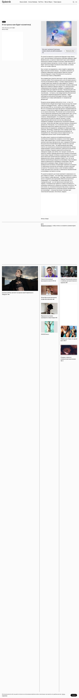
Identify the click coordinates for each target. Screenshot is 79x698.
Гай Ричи (40, 2)
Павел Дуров (57, 2)
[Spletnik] (6, 2)
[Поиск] (73, 2)
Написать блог (70, 51)
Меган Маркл (48, 2)
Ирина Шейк (23, 2)
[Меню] (76, 2)
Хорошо (74, 695)
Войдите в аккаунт (46, 226)
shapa (47, 219)
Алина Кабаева (32, 2)
